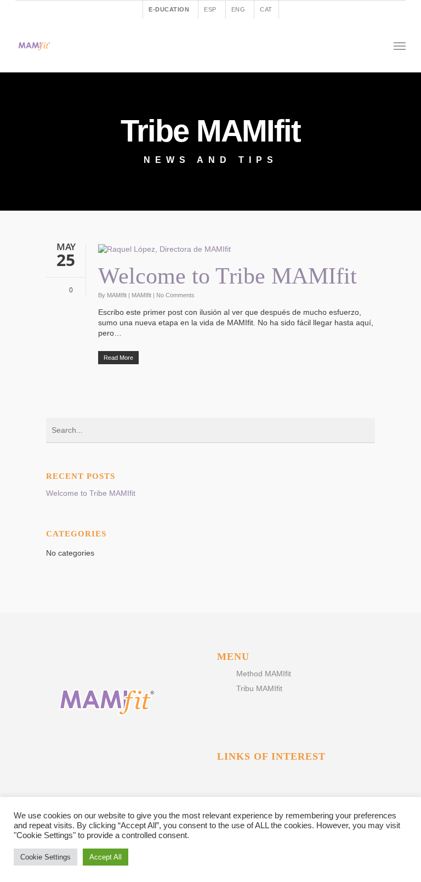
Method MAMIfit (263, 673)
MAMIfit (117, 295)
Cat (266, 9)
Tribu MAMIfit (259, 688)
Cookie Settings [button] (45, 857)
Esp (210, 9)
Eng (238, 9)
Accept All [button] (105, 857)
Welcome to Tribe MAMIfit (227, 276)
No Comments (175, 295)
